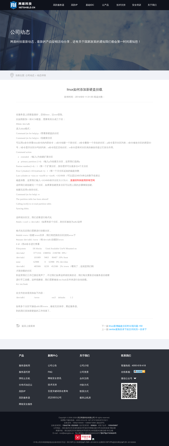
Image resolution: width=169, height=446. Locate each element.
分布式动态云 (25, 384)
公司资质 (84, 371)
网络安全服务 (25, 403)
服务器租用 (24, 365)
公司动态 (29, 75)
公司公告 (52, 365)
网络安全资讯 (54, 378)
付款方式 (84, 384)
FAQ (50, 371)
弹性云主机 (24, 378)
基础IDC (90, 4)
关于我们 (152, 4)
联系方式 (84, 391)
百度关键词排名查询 (58, 390)
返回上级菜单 (28, 325)
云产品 (105, 4)
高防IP (74, 4)
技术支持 (121, 4)
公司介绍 (84, 365)
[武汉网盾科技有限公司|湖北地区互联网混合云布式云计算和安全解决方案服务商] (23, 8)
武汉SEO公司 (54, 397)
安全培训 (136, 4)
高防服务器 (58, 4)
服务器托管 (24, 371)
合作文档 (84, 378)
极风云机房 (85, 397)
